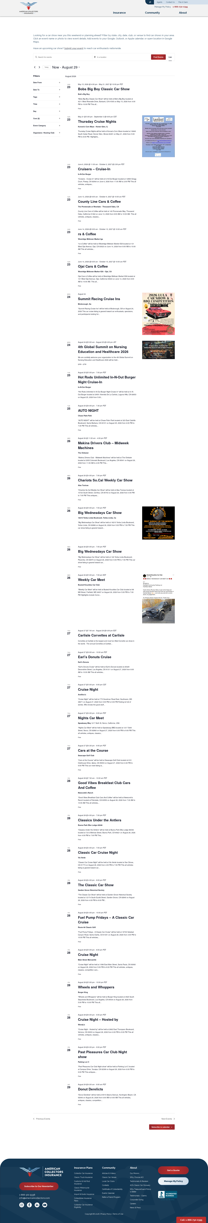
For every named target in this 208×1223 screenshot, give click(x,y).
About (183, 12)
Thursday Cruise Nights (97, 121)
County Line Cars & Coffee (99, 201)
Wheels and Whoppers (96, 987)
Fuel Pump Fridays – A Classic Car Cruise (106, 920)
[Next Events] (39, 67)
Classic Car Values (109, 1177)
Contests (105, 1185)
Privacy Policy (106, 1214)
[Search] (150, 2)
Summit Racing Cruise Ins (99, 298)
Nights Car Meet (91, 717)
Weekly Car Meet (91, 579)
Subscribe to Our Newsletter (38, 1186)
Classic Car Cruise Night (98, 852)
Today (47, 67)
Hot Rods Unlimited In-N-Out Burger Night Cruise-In (107, 379)
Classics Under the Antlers (99, 819)
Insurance (119, 12)
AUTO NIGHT (88, 410)
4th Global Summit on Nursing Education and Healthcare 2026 (103, 349)
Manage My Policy (162, 7)
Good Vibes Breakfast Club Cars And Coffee (104, 785)
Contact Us (170, 2)
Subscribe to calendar (161, 1127)
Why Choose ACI (136, 1177)
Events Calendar (108, 1193)
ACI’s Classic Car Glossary (140, 1185)
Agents (159, 2)
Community (152, 12)
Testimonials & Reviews (139, 1181)
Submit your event (73, 48)
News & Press (135, 1208)
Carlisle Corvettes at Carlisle (101, 635)
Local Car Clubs (108, 1181)
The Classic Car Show (96, 884)
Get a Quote (173, 1170)
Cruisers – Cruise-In (94, 168)
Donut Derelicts (90, 1089)
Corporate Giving (136, 1200)
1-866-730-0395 (180, 7)
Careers (133, 1204)
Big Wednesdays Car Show (100, 512)
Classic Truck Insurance (83, 1177)
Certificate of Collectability (112, 1189)
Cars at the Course (93, 750)
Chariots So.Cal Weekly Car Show (105, 480)
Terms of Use (118, 1214)
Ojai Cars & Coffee (93, 266)
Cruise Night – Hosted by (98, 1019)
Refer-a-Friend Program (111, 1197)
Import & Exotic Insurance (84, 1194)
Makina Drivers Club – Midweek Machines (103, 445)
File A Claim (183, 2)
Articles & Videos (109, 1173)
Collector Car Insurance (83, 1173)
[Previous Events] (34, 67)
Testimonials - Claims (138, 1196)
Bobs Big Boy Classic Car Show (104, 88)
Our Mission (134, 1173)
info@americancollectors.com (34, 1198)
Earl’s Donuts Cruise (94, 656)
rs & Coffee (87, 233)
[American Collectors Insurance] (28, 8)
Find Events (158, 57)
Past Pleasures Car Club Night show (102, 1054)
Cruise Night (88, 689)
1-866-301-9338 (27, 1195)
